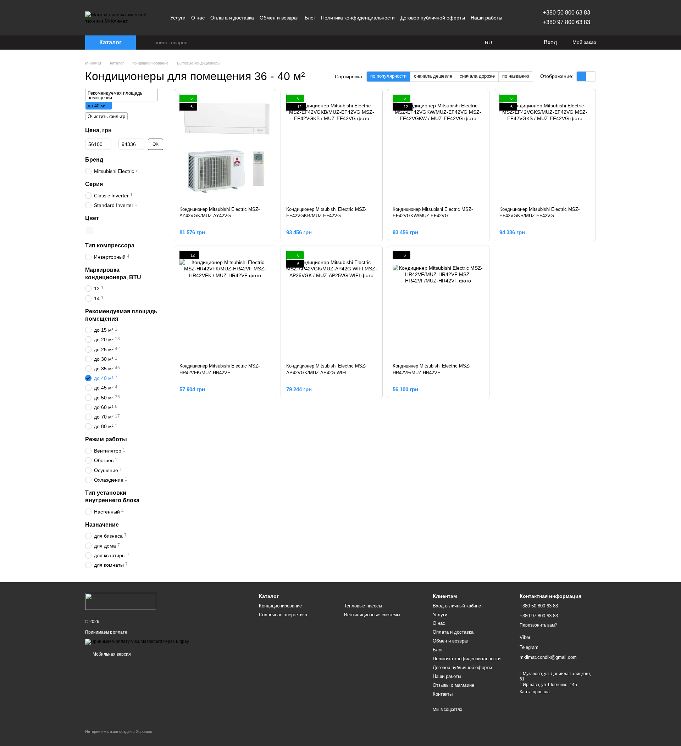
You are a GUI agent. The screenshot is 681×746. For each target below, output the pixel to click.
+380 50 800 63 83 (566, 13)
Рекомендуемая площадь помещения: (115, 95)
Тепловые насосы (363, 605)
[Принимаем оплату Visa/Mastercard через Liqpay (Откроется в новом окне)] (137, 641)
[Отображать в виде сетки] (581, 76)
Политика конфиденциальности (358, 18)
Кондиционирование (280, 605)
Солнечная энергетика (283, 614)
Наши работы (486, 18)
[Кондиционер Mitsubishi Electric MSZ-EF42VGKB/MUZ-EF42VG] (331, 148)
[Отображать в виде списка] (591, 76)
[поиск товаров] (148, 42)
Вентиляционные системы (372, 614)
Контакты (443, 694)
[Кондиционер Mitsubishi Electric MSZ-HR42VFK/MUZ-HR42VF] (225, 304)
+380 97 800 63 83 (566, 22)
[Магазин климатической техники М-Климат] (120, 601)
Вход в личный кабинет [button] (458, 605)
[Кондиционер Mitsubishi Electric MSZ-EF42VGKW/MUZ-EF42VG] (438, 148)
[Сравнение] (509, 42)
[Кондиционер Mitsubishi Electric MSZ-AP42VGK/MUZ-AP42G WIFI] (331, 304)
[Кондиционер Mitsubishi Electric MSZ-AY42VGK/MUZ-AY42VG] (225, 148)
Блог (310, 18)
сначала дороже (477, 76)
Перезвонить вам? (538, 625)
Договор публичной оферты (432, 18)
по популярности (388, 76)
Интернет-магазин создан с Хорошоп (118, 731)
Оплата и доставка (232, 18)
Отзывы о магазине (453, 685)
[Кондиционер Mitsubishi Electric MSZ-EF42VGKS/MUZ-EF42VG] (545, 148)
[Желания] (523, 42)
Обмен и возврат (279, 18)
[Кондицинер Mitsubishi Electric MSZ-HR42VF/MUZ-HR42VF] (438, 304)
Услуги (178, 18)
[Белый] (89, 230)
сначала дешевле (433, 76)
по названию (515, 76)
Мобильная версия (111, 654)
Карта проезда (535, 691)
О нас (198, 18)
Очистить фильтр (106, 116)
